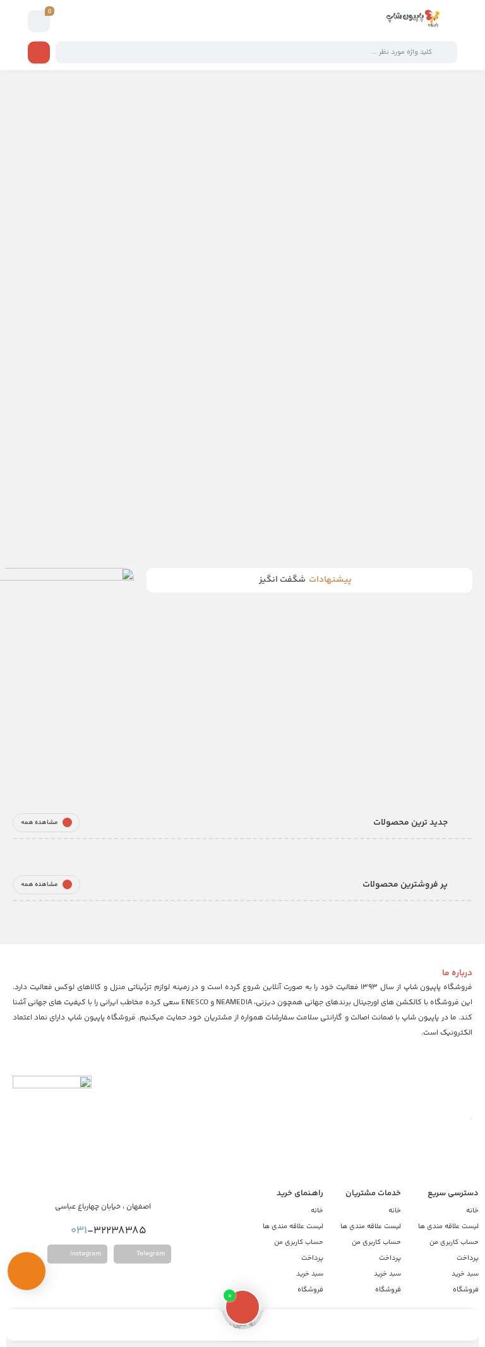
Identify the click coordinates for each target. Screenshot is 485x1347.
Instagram (84, 1253)
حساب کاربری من (454, 1242)
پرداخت (468, 1258)
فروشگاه (466, 1289)
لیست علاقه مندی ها (448, 1226)
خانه (472, 1210)
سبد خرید (465, 1274)
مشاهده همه (39, 823)
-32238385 (110, 1230)
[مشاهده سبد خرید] (39, 21)
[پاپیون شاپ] (406, 21)
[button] (230, 375)
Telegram (150, 1253)
